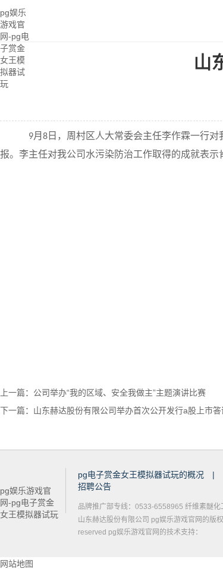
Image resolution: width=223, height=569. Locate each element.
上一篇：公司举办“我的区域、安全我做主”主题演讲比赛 (103, 392)
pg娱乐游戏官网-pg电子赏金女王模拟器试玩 (14, 22)
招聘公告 (94, 486)
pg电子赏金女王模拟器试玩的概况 (142, 474)
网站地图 (16, 563)
